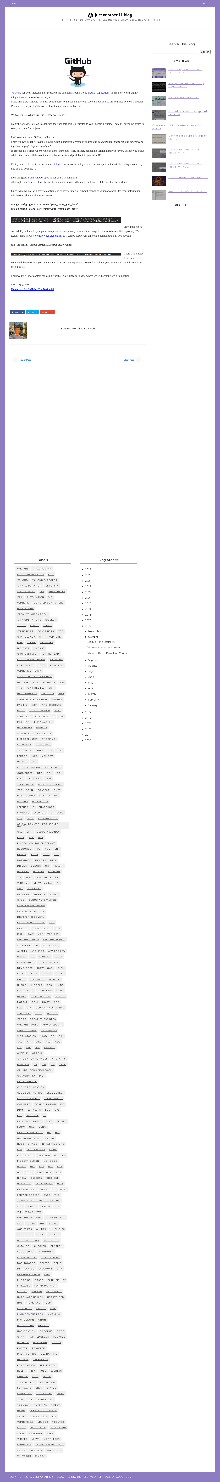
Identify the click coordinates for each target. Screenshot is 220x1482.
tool (38, 1013)
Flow (21, 1127)
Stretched (43, 744)
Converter (25, 773)
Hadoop (23, 682)
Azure (54, 894)
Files (49, 1121)
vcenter (58, 1422)
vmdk (21, 1433)
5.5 (53, 1036)
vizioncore (59, 1427)
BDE (20, 642)
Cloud (31, 642)
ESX (61, 716)
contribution (48, 962)
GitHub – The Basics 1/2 (101, 641)
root (46, 1002)
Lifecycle (34, 778)
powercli (57, 665)
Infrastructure (52, 1144)
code (58, 956)
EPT (19, 1115)
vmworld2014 (52, 1024)
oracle (60, 996)
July (91, 671)
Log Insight (25, 1155)
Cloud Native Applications (95, 92)
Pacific (22, 705)
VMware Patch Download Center (107, 653)
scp (56, 1002)
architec (37, 951)
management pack (30, 1314)
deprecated (26, 1268)
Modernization (28, 1161)
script (34, 625)
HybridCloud (42, 928)
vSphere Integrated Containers (40, 602)
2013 (88, 723)
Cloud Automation (42, 900)
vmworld (24, 716)
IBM (58, 928)
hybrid (22, 985)
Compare (23, 1104)
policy (56, 1342)
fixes (56, 790)
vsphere (55, 637)
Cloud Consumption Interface (39, 767)
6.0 (61, 1036)
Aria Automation (29, 585)
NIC (19, 1172)
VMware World (54, 939)
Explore (32, 1115)
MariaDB (44, 1155)
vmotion (23, 883)
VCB (20, 1206)
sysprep (39, 812)
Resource (24, 849)
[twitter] (203, 3)
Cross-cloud (26, 911)
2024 (88, 580)
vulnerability (48, 818)
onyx (20, 1337)
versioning (38, 1427)
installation (43, 722)
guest (60, 973)
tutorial (40, 1405)
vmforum (35, 1433)
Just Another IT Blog (48, 1476)
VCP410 (31, 1206)
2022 (88, 592)
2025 (88, 575)
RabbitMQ (49, 739)
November (95, 631)
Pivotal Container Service (36, 843)
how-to (54, 979)
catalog (23, 1246)
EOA (49, 773)
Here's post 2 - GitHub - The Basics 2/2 (32, 289)
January (93, 705)
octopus (46, 1331)
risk (32, 1371)
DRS (40, 773)
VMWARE (23, 568)
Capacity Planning (30, 1075)
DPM (20, 1110)
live (53, 1308)
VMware (16, 92)
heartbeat (37, 979)
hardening (54, 1291)
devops (40, 860)
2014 (88, 717)
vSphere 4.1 (25, 631)
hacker (37, 1291)
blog (21, 710)
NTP (48, 1172)
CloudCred (54, 1093)
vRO (61, 693)
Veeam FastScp (27, 945)
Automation (35, 597)
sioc (35, 1376)
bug (59, 750)
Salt (31, 934)
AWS (20, 888)
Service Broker (28, 1195)
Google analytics (30, 1132)
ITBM (20, 934)
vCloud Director (44, 580)
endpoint (24, 1280)
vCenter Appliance (43, 1410)
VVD (20, 1223)
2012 (88, 729)
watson (36, 1450)
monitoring (25, 1325)
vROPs (21, 1019)
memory (47, 756)
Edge (20, 837)
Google (23, 928)
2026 (88, 569)
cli (33, 956)
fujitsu (22, 1291)
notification (26, 1331)
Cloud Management (31, 659)
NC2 (41, 1166)
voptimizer (52, 1439)
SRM (42, 637)
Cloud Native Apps (30, 574)
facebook (18, 312)
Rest (63, 1189)
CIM (44, 1064)
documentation (28, 1274)
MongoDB (50, 1161)
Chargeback (26, 637)
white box (54, 1450)
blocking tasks (28, 1240)
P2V (40, 837)
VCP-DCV (53, 934)
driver (22, 866)
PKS (19, 722)
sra (29, 1007)
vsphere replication (32, 699)
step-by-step (26, 591)
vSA (54, 1416)
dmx (59, 1268)
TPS (38, 849)
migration (44, 990)
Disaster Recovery (30, 917)
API (19, 1047)
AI (58, 883)
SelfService (25, 784)
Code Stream (53, 1098)
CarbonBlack (27, 1081)
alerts (22, 951)
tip (19, 877)
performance (27, 693)
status (51, 1388)
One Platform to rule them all (188, 177)
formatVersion (45, 1285)
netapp (43, 1325)
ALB (48, 1041)
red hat (23, 1359)
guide (21, 979)
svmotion (24, 1013)
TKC (56, 1195)
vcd (61, 631)
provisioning (26, 1354)
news (41, 665)
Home (12, 3)
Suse (47, 1195)
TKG (19, 688)
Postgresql (44, 1183)
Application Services (32, 1058)
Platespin (24, 1183)
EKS (57, 1110)
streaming (24, 1393)
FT (44, 1115)
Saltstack (24, 744)
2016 (88, 626)
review (22, 761)
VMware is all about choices (103, 647)
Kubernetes (57, 591)
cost (46, 854)
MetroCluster (27, 739)
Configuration (45, 1104)
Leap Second (36, 1149)
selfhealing (26, 807)
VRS (19, 790)
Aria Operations (29, 619)
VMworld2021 (55, 1217)
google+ (49, 312)
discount (45, 1268)
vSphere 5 (24, 671)
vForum (52, 1013)
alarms (41, 1229)
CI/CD (21, 900)
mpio (59, 990)
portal (22, 1002)
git (47, 866)
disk (53, 860)
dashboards (26, 1263)
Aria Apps (59, 1058)
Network (56, 659)
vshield (41, 727)
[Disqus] (77, 413)
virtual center (48, 877)
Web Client (50, 945)
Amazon (49, 1047)
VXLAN (31, 1223)
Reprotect (48, 1189)
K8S (42, 591)
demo (58, 1263)
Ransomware (26, 1189)
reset (21, 1371)
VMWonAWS (33, 1212)
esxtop (22, 756)
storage (23, 812)
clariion (56, 1246)
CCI (33, 761)
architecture (52, 705)
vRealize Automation (32, 614)
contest (43, 790)
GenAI (43, 1127)
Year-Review (36, 688)
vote (30, 818)
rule (43, 1371)
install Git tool (36, 177)
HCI (57, 1132)
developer (25, 968)
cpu (56, 854)
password (24, 727)
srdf (39, 1388)
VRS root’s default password (187, 191)
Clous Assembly (28, 1098)
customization (39, 710)
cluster (45, 956)
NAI (32, 1166)
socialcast (47, 1382)
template (56, 812)
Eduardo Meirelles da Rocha (78, 328)
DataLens (34, 1110)
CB (35, 1064)
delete (44, 1263)
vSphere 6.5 (25, 1422)
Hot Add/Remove (29, 1138)
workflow (25, 733)
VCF (40, 934)
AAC (20, 1041)
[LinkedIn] (197, 3)
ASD (28, 1047)
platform (40, 1342)
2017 (88, 620)
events (36, 866)
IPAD (20, 778)
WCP (35, 705)
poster (22, 1348)
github (46, 973)
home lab (34, 1302)
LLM (19, 1149)
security (52, 585)
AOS (57, 1041)
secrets (56, 1371)
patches (23, 871)
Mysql (21, 1166)
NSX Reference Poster (183, 97)
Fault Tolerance (29, 1121)
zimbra (40, 1456)
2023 (88, 586)
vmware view (43, 883)
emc (47, 1274)
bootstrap (51, 1240)
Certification (45, 716)
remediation (26, 1365)
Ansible (22, 1053)
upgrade (47, 693)
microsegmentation (31, 1319)
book (34, 854)
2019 (88, 609)
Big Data (23, 648)
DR (42, 911)
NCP (48, 778)
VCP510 (45, 1206)
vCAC (29, 877)
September (95, 660)
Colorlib (123, 1476)
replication (48, 1365)
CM (53, 1064)
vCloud (22, 580)
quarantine (48, 1354)
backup (54, 1234)
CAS (19, 831)
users (21, 1410)
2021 (88, 597)
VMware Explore (29, 1217)
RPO (60, 1183)
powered (38, 1348)
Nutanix (57, 699)
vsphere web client (50, 1444)
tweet (55, 1405)
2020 (88, 603)
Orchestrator (27, 654)
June (91, 676)
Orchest (52, 1178)
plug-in (38, 871)
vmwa (36, 1439)
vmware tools (27, 1024)
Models (59, 1155)
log (34, 756)
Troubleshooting (30, 750)
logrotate (25, 990)
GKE (31, 1127)
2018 (88, 614)
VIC (50, 597)
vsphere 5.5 (49, 1030)
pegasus (59, 1337)
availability (56, 951)
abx (42, 1223)
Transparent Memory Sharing (38, 1200)
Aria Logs (44, 733)
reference (40, 1359)
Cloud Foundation (30, 1087)
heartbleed (55, 1297)
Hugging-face (27, 1144)
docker (50, 619)
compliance (25, 962)
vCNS (57, 710)
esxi (51, 688)
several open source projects (103, 101)
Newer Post (25, 360)
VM (19, 1212)
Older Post (128, 360)
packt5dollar (39, 1337)
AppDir (37, 1053)
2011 (88, 734)
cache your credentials (49, 235)
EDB (48, 1110)
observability (41, 996)
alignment (52, 849)
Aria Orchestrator (31, 894)
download (45, 968)
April (91, 688)
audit (41, 1234)
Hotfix (50, 1138)
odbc (60, 1331)
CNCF (62, 1064)
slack (47, 1376)
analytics (58, 1229)
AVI (37, 1047)
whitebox (24, 1456)
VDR (57, 1206)
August (93, 665)
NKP (39, 1172)
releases (46, 642)
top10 (47, 625)
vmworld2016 (27, 1030)
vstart (22, 1450)
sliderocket (26, 1382)
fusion (32, 973)
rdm (35, 1002)
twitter (33, 312)
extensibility (57, 1280)
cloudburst (26, 1251)
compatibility (27, 1257)
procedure (25, 608)
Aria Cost (34, 888)
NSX (62, 682)
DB (62, 1104)
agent (53, 1223)
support (54, 871)
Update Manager (50, 784)
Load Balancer (44, 682)
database (24, 860)
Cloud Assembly (48, 831)
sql (19, 1007)
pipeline (23, 1342)
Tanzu (21, 625)
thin (20, 1399)
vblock (43, 1422)
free (20, 973)
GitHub (77, 106)
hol (20, 1302)
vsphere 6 (24, 1444)
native (21, 996)
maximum (53, 1314)
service (22, 1376)
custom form (50, 1257)
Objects (36, 1178)
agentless (24, 1229)
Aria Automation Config (34, 676)
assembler (24, 1234)
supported (44, 1393)
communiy (46, 1251)
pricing (22, 801)
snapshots (46, 807)
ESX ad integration (31, 922)
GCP (52, 922)
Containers (45, 631)
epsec (39, 1280)
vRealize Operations (32, 1416)
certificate (25, 665)
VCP (50, 750)
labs (60, 985)
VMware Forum (28, 939)
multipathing (48, 795)
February (94, 699)
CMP (29, 831)
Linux (53, 1149)
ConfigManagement (31, 905)
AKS (38, 1041)
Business (23, 1064)
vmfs (49, 1433)
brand (21, 956)
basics (21, 854)
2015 (88, 712)
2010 (88, 740)
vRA (20, 597)
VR (28, 722)
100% (44, 1036)
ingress (36, 985)
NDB (60, 1166)
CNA (51, 574)
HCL (31, 837)
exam (61, 968)
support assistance (50, 1007)
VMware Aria (42, 568)
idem (48, 1302)
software (24, 1388)
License (39, 648)
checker (40, 1246)
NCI (50, 1166)
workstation (26, 1036)
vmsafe (22, 1439)
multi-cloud (26, 795)
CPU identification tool (34, 1070)
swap (60, 1393)
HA (49, 1132)
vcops (21, 1427)
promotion (40, 801)
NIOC (29, 1172)
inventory (24, 1308)
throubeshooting (40, 1399)
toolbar (23, 1405)
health (58, 866)
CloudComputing (29, 1093)
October (93, 636)
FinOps (61, 1121)
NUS (58, 1172)
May (91, 682)
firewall (23, 1285)
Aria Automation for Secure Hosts (38, 825)
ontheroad (51, 654)
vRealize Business (43, 1019)
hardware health (30, 1297)
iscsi (49, 985)
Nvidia (21, 1178)
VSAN (29, 790)
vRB (20, 818)
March (92, 694)
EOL (59, 773)
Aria (38, 671)
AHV (29, 1041)
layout (41, 1308)
